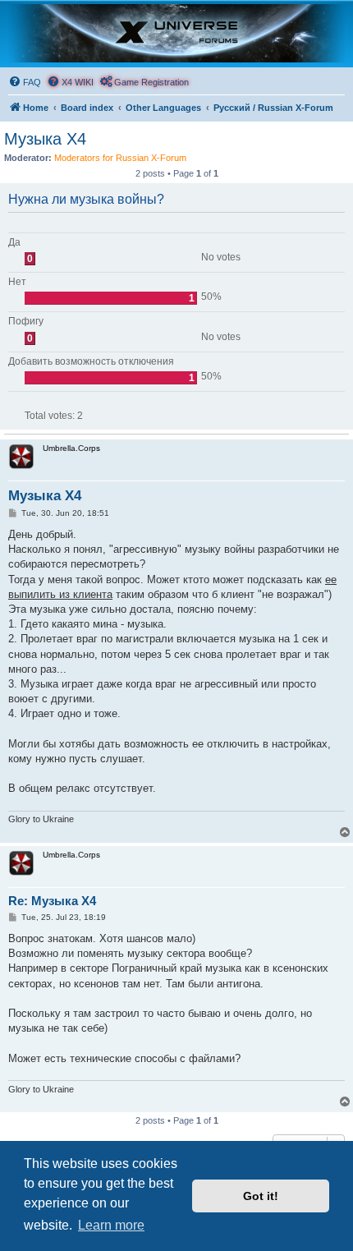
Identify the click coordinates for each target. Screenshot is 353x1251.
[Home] (176, 33)
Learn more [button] (111, 1225)
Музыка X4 (45, 139)
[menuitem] (24, 82)
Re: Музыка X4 (52, 901)
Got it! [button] (260, 1196)
